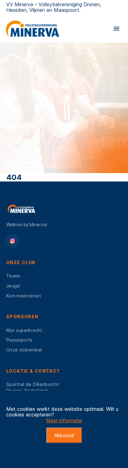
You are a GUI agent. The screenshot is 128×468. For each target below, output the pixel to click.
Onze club (21, 262)
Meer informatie (64, 420)
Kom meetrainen (23, 295)
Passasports (19, 339)
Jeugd (13, 285)
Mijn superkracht (24, 330)
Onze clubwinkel (24, 349)
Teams (13, 275)
